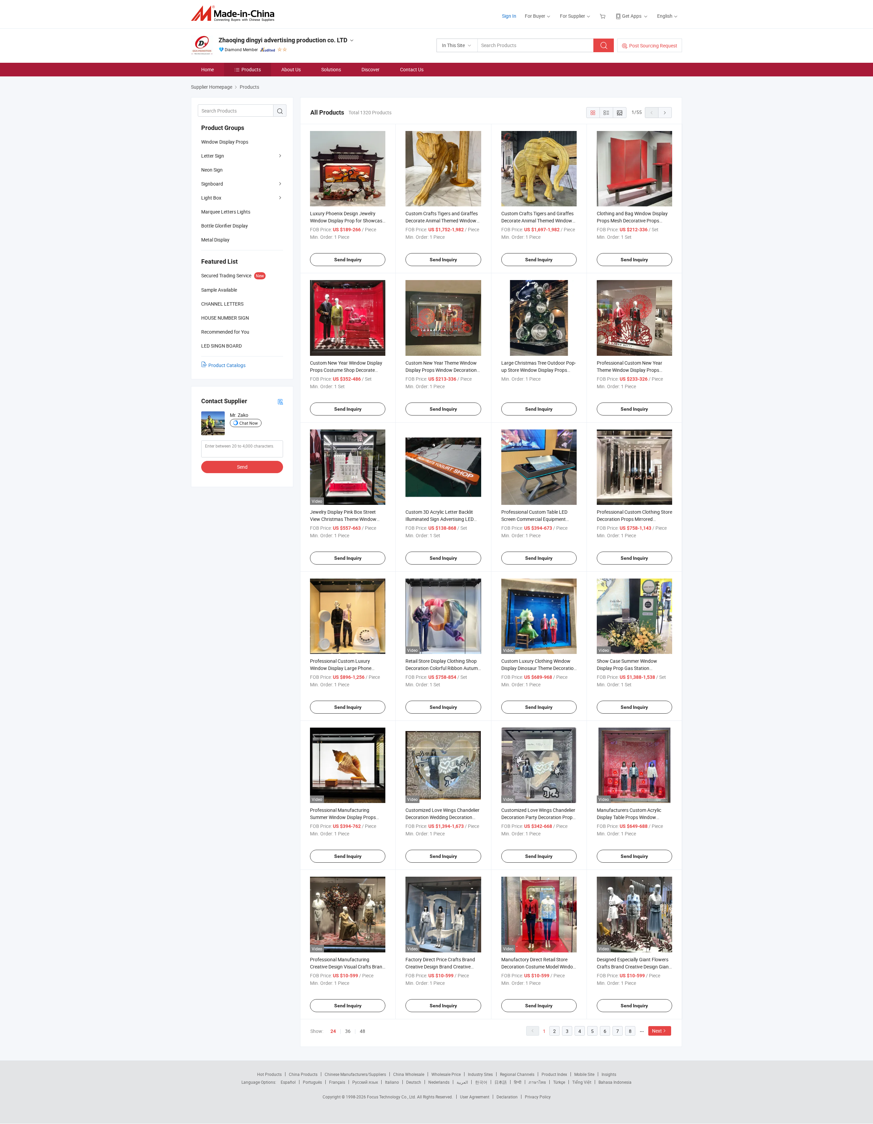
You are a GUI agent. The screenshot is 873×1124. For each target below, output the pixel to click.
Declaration (507, 1096)
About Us (291, 69)
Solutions (331, 69)
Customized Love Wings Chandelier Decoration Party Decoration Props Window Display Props (538, 817)
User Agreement (474, 1096)
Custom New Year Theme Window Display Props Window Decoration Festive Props (441, 370)
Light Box (211, 197)
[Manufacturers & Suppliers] (235, 13)
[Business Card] (280, 401)
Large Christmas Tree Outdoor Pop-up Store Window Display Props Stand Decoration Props (538, 370)
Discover (370, 69)
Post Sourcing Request (653, 45)
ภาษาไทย (537, 1082)
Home (207, 69)
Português (312, 1082)
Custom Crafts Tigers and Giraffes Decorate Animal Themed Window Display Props (441, 220)
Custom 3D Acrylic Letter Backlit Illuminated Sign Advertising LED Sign (439, 519)
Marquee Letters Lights (225, 211)
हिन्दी (517, 1082)
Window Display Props (224, 141)
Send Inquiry (347, 259)
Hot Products (269, 1074)
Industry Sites (480, 1074)
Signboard (212, 183)
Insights (609, 1074)
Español (288, 1082)
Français (337, 1082)
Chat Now (248, 423)
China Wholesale (408, 1074)
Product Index (554, 1074)
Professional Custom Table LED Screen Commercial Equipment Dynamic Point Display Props (534, 519)
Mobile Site (584, 1074)
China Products (303, 1074)
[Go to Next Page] (665, 112)
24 (333, 1031)
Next (657, 1030)
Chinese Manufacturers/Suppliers (355, 1074)
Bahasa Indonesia (615, 1082)
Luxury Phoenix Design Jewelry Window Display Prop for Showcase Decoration (347, 220)
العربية (462, 1082)
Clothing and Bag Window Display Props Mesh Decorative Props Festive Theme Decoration (632, 220)
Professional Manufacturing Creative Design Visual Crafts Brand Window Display (347, 966)
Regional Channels (517, 1074)
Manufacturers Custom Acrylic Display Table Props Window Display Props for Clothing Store (630, 817)
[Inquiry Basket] (603, 16)
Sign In (509, 16)
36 (348, 1031)
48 (362, 1031)
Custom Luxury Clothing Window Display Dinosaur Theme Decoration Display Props (538, 668)
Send (242, 467)
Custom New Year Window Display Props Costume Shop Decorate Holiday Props (346, 370)
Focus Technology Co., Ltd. (392, 1096)
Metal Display (215, 239)
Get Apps (631, 16)
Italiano (392, 1082)
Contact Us (412, 69)
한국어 (481, 1082)
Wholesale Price (446, 1074)
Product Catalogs (227, 365)
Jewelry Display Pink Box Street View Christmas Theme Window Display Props (343, 519)
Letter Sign (212, 155)
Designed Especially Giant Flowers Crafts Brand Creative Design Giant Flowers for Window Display (633, 966)
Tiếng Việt (581, 1082)
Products (251, 69)
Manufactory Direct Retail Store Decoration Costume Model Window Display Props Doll (539, 966)
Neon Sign (212, 169)
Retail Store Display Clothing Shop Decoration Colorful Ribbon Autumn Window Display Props (442, 668)
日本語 (500, 1082)
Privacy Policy (538, 1096)
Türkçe (559, 1082)
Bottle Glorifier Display (224, 225)
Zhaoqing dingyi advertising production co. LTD (283, 40)
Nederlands (438, 1082)
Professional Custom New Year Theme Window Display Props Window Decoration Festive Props (632, 370)
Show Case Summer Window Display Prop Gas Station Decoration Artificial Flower (627, 668)
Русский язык (365, 1082)
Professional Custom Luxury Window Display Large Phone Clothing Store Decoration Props (344, 668)
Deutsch (413, 1082)
